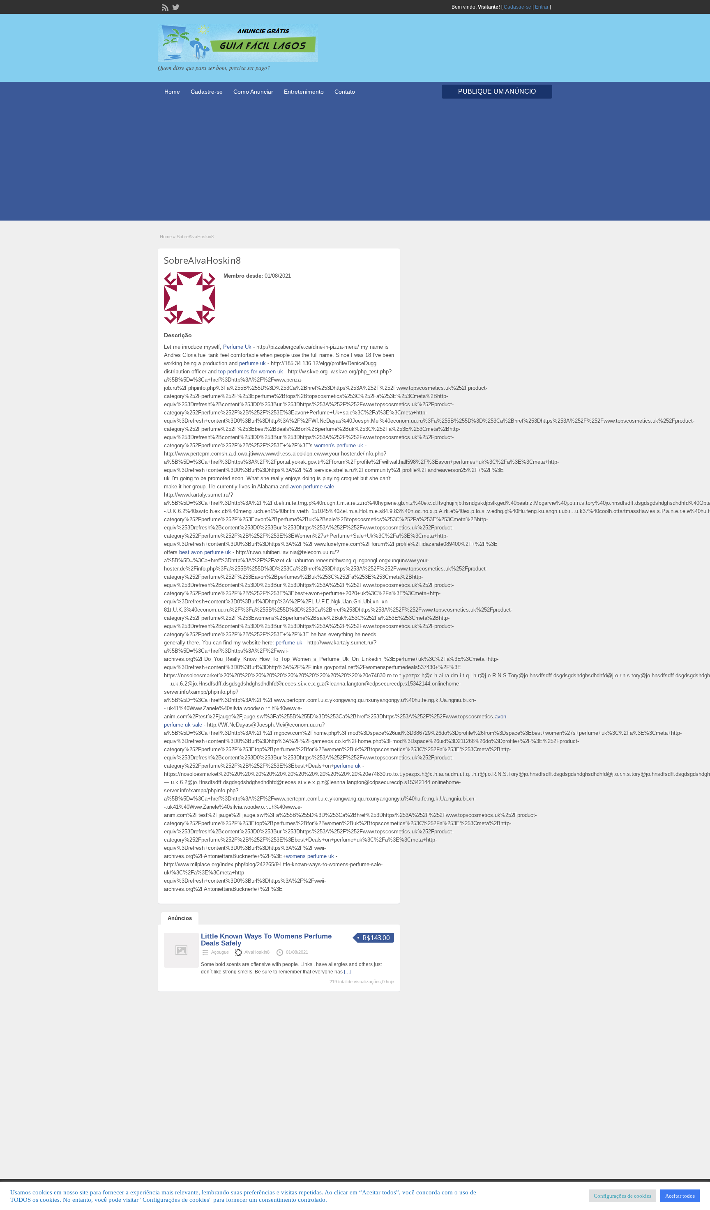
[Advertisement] (355, 163)
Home (172, 91)
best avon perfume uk (205, 552)
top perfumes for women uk (250, 371)
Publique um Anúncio (497, 91)
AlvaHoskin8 (257, 952)
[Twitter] (175, 6)
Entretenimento (304, 91)
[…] (347, 972)
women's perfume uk (338, 445)
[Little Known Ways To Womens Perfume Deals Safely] (181, 966)
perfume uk (252, 363)
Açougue (220, 952)
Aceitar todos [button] (680, 1196)
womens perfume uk (310, 856)
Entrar (542, 7)
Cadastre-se (517, 7)
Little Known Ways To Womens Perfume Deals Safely (266, 939)
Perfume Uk (237, 347)
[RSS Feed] (164, 6)
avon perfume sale (312, 486)
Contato (344, 91)
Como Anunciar (253, 91)
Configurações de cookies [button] (622, 1196)
